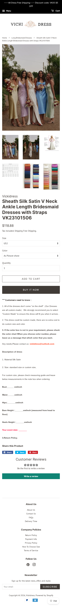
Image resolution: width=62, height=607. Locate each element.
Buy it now (31, 289)
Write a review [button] (31, 476)
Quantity (6, 262)
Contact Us (31, 513)
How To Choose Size (31, 546)
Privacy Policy (31, 543)
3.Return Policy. (10, 438)
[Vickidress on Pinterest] (28, 565)
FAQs (31, 517)
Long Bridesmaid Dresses (22, 38)
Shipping (19, 230)
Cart (57, 10)
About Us (31, 510)
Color (4, 250)
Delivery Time (31, 521)
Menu (8, 10)
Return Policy (31, 535)
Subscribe (50, 586)
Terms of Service (31, 550)
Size (4, 238)
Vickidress (30, 595)
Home (4, 38)
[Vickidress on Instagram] (34, 565)
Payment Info (31, 539)
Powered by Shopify (44, 595)
